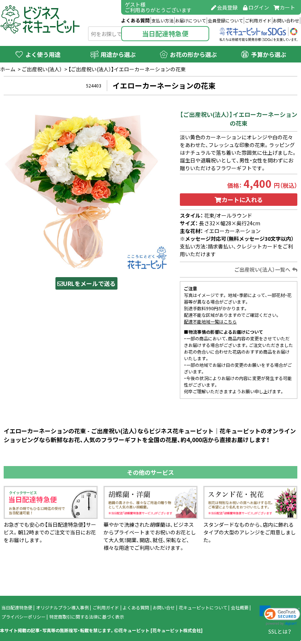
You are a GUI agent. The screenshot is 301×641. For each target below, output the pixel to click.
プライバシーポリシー (23, 616)
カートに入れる (242, 199)
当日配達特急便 (165, 34)
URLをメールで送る (89, 283)
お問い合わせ (286, 20)
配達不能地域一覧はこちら (210, 321)
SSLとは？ (279, 631)
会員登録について (225, 20)
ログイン (259, 7)
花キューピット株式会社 (176, 630)
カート (287, 7)
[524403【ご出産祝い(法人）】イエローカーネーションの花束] (86, 188)
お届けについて (190, 20)
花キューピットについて (203, 607)
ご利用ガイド (258, 20)
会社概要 (240, 607)
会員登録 (227, 7)
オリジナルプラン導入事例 (62, 607)
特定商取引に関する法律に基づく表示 (86, 616)
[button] (280, 615)
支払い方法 (163, 20)
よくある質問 (135, 20)
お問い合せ (164, 607)
